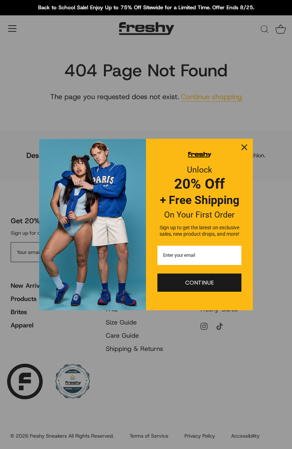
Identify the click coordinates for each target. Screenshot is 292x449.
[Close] (244, 147)
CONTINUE (199, 283)
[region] (146, 7)
